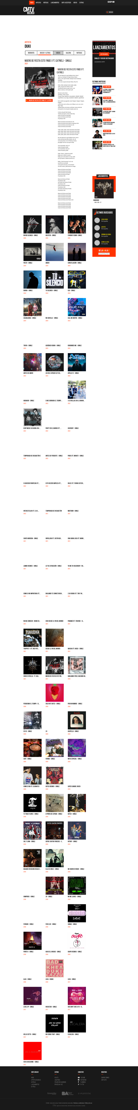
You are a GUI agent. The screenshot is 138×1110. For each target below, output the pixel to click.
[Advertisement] (69, 27)
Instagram (83, 1080)
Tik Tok (82, 1084)
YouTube (82, 1077)
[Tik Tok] (112, 1)
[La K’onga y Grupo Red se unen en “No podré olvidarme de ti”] (97, 90)
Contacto (104, 1080)
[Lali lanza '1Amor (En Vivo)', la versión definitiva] (97, 101)
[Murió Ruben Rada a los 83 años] (97, 134)
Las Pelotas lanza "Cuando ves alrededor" (109, 112)
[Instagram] (110, 2)
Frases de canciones (60, 1082)
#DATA (75, 3)
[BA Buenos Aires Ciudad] (67, 1093)
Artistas (38, 3)
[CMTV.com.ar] (30, 10)
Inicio (31, 3)
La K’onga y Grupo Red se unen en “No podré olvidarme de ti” (108, 91)
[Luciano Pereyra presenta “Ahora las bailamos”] (97, 123)
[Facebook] (113, 2)
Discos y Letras (45, 53)
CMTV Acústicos (66, 3)
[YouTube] (108, 2)
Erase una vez (59, 1084)
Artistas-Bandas (36, 1080)
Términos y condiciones (78, 1103)
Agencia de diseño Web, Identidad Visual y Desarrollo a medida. (70, 1105)
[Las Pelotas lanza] (97, 112)
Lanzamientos (55, 3)
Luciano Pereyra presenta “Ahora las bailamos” (109, 123)
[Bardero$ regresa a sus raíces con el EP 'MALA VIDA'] (97, 145)
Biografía (31, 53)
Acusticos (57, 1080)
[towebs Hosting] (52, 1093)
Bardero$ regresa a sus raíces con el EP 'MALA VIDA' (109, 145)
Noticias (45, 3)
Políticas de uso (88, 1103)
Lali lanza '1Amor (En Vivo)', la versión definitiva (109, 101)
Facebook (83, 1082)
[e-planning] (84, 1093)
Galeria (68, 53)
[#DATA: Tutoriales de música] (115, 47)
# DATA (56, 1077)
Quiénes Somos (105, 1077)
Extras (81, 3)
